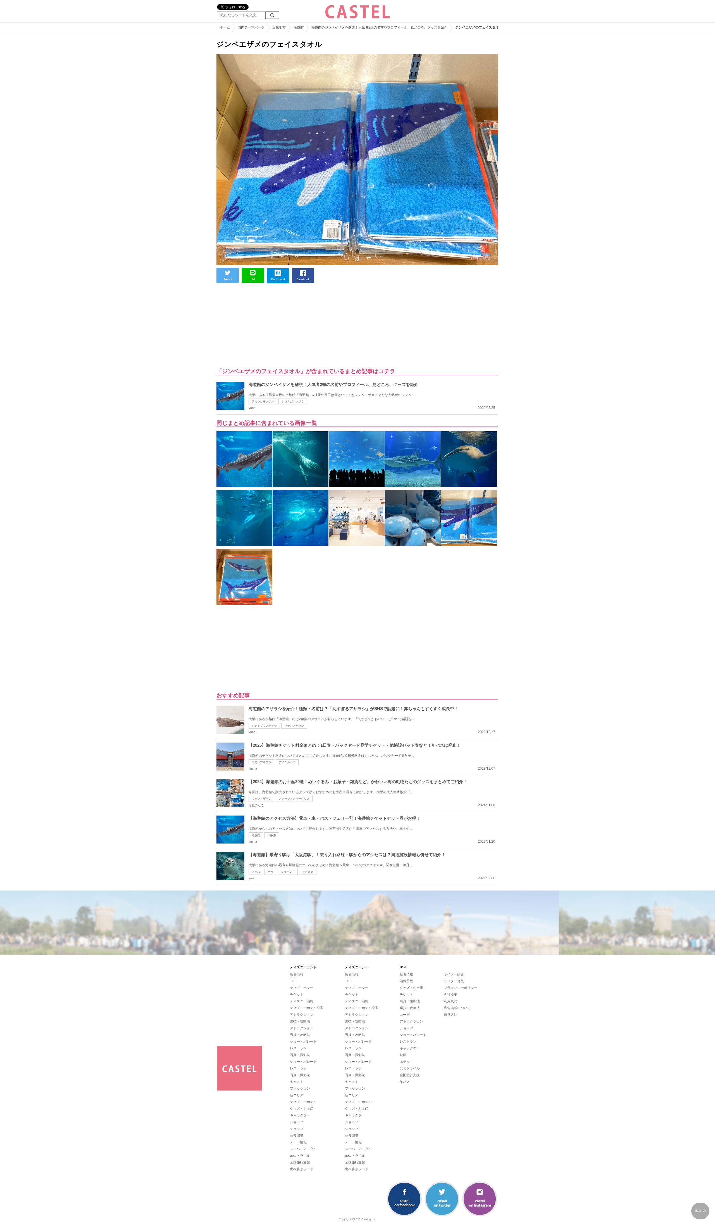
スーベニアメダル (303, 1149)
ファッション (300, 1088)
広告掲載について (457, 1008)
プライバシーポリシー (460, 988)
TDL (293, 981)
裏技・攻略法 (300, 1021)
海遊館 (256, 835)
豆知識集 (296, 1135)
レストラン (298, 1048)
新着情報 (296, 974)
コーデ (405, 1015)
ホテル (405, 1062)
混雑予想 (406, 981)
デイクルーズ (287, 762)
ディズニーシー (301, 988)
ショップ (296, 1122)
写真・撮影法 (300, 1055)
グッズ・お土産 (301, 1109)
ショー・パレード (303, 1041)
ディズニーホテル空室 (306, 1008)
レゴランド (288, 871)
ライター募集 (454, 981)
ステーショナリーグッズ (294, 798)
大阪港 (272, 835)
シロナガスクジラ (293, 401)
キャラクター (300, 1115)
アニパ (256, 871)
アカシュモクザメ (263, 401)
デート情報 (298, 1142)
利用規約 (450, 1001)
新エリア (296, 1095)
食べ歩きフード (301, 1169)
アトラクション (301, 1015)
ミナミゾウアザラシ (264, 725)
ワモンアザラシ (294, 725)
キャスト (296, 1082)
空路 (270, 871)
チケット (296, 995)
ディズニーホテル (303, 1102)
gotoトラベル (300, 1156)
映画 (403, 1055)
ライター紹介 (454, 974)
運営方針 (450, 1015)
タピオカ (307, 871)
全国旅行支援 (300, 1162)
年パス (405, 1082)
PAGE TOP (700, 1211)
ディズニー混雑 (301, 1001)
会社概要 (450, 995)
